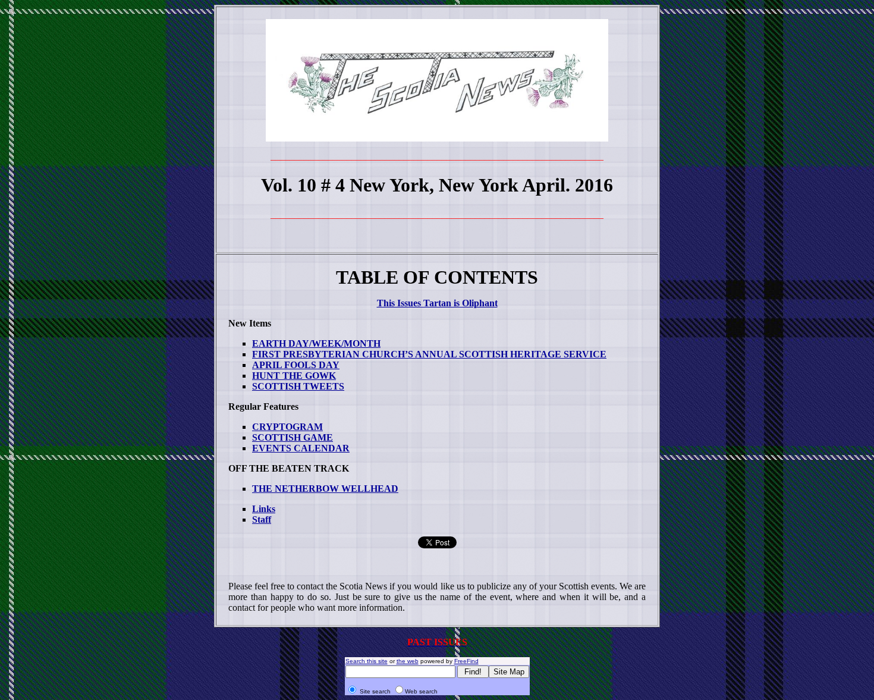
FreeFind (466, 661)
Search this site (366, 661)
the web (408, 661)
